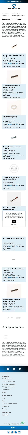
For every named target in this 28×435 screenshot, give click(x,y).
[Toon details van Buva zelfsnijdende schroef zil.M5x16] (14, 138)
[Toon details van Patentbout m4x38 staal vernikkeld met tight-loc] (14, 199)
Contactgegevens (6, 389)
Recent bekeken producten (9, 403)
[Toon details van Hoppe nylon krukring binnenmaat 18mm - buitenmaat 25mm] (14, 107)
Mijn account (5, 415)
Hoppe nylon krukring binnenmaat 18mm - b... (10, 117)
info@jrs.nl (4, 33)
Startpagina (5, 13)
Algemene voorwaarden (8, 381)
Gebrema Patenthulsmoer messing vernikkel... (11, 86)
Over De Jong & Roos (7, 379)
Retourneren (5, 406)
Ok (14, 221)
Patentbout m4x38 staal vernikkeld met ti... (10, 208)
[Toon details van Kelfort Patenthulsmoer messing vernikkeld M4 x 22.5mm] (14, 46)
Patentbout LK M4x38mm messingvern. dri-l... (11, 178)
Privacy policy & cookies (8, 387)
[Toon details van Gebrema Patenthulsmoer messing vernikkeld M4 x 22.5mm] (14, 77)
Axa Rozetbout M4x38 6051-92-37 (13, 238)
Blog (3, 401)
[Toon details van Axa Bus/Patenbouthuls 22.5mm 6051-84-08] (14, 260)
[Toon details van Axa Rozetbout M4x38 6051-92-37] (14, 230)
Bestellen (4, 409)
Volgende (17, 318)
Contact (4, 392)
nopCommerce (16, 424)
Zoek (3, 398)
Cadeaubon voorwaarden (9, 384)
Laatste (19, 318)
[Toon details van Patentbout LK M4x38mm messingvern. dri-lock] (14, 168)
